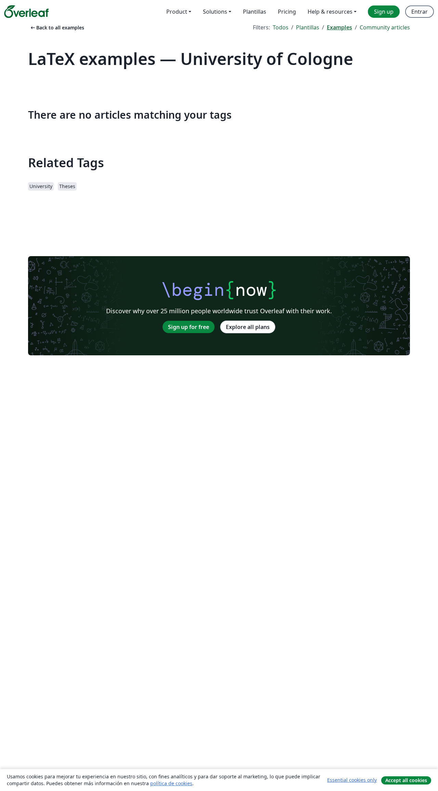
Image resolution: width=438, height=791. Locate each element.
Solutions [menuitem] (215, 11)
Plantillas (307, 27)
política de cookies (171, 783)
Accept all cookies (406, 780)
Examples (339, 27)
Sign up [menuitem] (384, 11)
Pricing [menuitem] (287, 11)
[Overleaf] (26, 11)
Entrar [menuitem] (419, 11)
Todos (280, 27)
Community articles (385, 27)
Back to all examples (56, 27)
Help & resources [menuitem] (330, 11)
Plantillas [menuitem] (254, 11)
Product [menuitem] (176, 11)
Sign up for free (188, 327)
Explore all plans (248, 327)
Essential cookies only (352, 780)
